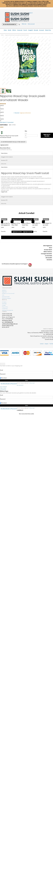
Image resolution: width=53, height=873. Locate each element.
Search (31, 12)
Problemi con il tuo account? (8, 293)
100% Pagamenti (47, 245)
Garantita (49, 259)
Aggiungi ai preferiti (4, 144)
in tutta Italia (48, 255)
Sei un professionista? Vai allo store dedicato (13, 141)
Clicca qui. (32, 383)
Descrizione (4, 153)
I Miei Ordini (3, 388)
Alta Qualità (49, 257)
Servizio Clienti (48, 249)
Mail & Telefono (48, 251)
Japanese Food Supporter (7, 310)
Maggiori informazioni (7, 157)
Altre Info (3, 164)
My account (20, 385)
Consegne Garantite (46, 253)
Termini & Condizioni (6, 298)
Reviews (4, 160)
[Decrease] (26, 133)
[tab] (26, 153)
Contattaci (3, 390)
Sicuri (50, 247)
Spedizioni (4, 290)
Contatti (3, 305)
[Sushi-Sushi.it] (17, 17)
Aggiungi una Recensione (25, 112)
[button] (8, 91)
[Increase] (26, 137)
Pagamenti (4, 292)
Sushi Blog (4, 303)
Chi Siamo (4, 302)
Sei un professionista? (9, 24)
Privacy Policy (5, 307)
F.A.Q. (3, 295)
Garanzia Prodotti (5, 296)
